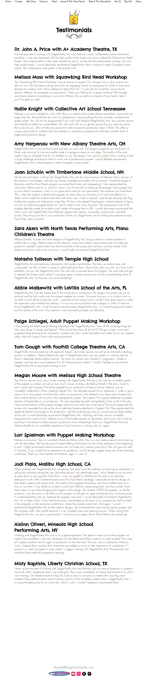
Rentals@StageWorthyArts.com (74, 667)
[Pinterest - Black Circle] (89, 674)
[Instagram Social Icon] (79, 674)
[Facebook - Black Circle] (84, 674)
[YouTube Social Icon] (73, 674)
